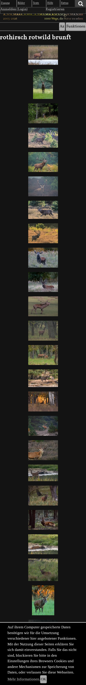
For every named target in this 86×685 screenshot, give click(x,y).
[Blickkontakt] (43, 84)
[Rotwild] (43, 378)
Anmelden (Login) (14, 9)
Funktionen (75, 26)
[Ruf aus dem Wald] (43, 113)
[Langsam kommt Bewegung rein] (43, 570)
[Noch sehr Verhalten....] (43, 233)
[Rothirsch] (43, 331)
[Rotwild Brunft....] (43, 162)
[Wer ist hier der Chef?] (43, 306)
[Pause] (43, 186)
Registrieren (55, 9)
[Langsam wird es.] (43, 355)
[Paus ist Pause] (43, 544)
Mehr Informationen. (23, 679)
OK (43, 679)
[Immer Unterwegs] (43, 138)
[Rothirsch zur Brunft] (43, 258)
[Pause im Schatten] (43, 520)
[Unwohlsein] (43, 496)
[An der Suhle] (43, 473)
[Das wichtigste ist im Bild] (43, 450)
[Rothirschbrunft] (43, 210)
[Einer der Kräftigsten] (43, 55)
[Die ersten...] (43, 282)
